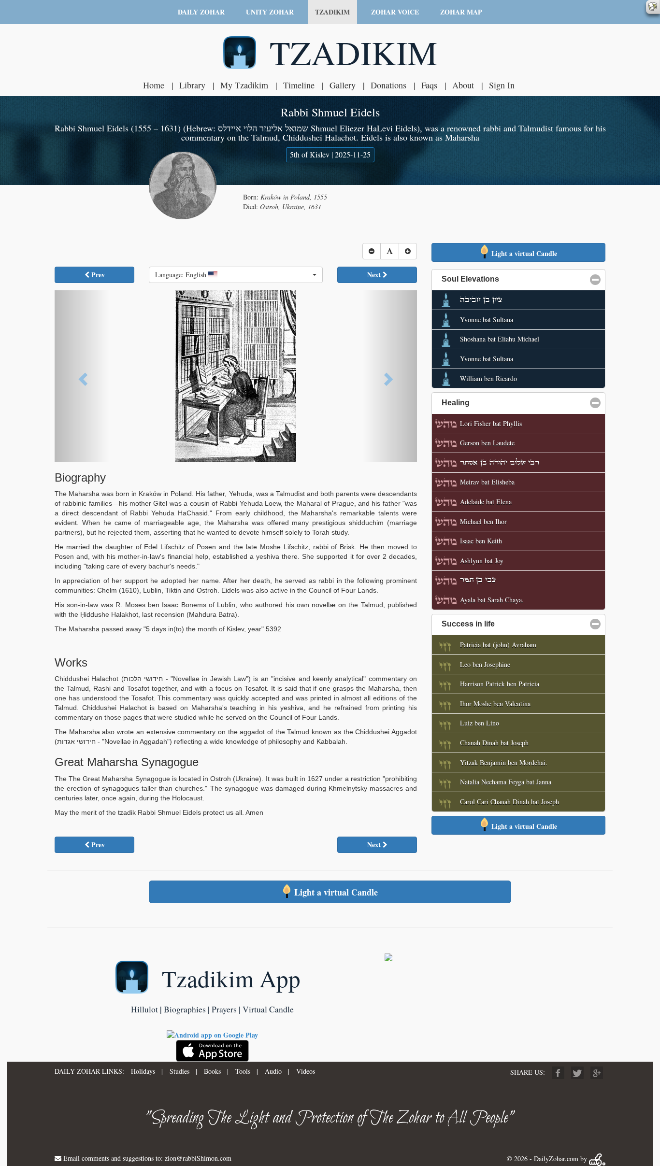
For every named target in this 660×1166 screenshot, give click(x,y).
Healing (502, 402)
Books (212, 1071)
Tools (242, 1071)
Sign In (502, 85)
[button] (236, 275)
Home (153, 85)
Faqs (429, 85)
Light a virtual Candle (523, 253)
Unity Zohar (270, 12)
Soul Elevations (517, 279)
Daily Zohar (201, 12)
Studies (179, 1071)
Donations (388, 85)
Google (596, 1072)
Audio (273, 1071)
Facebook (558, 1072)
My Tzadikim (244, 85)
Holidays (143, 1071)
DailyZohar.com (556, 1158)
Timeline (299, 85)
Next (375, 275)
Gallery (343, 85)
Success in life (515, 624)
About (463, 85)
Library (192, 85)
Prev (97, 275)
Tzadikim (332, 12)
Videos (305, 1071)
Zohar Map (461, 12)
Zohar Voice (395, 12)
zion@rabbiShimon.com (198, 1158)
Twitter (577, 1072)
